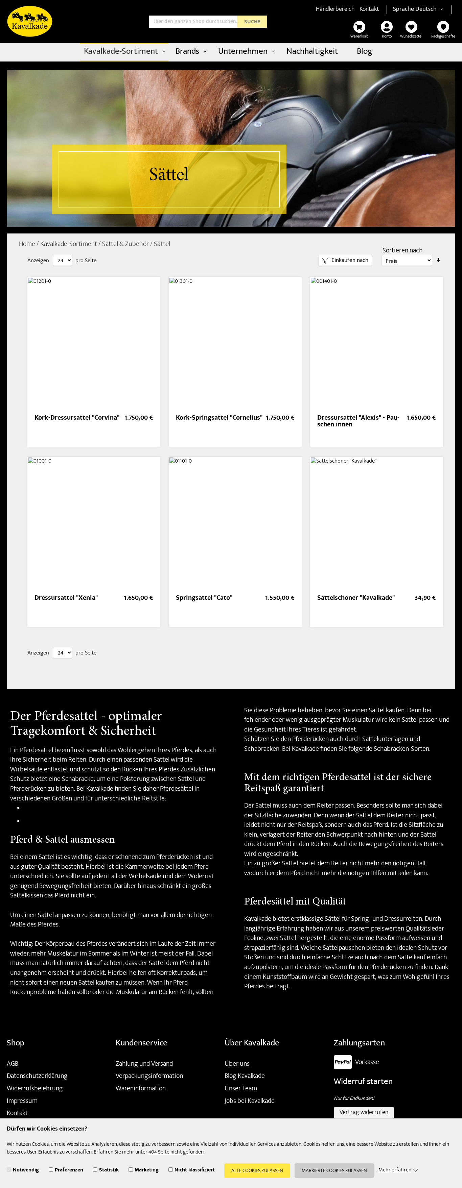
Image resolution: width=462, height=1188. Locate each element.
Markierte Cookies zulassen (334, 1171)
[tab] (345, 260)
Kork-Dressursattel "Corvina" (76, 418)
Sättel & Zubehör (126, 245)
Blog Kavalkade (245, 1076)
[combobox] (208, 22)
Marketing (147, 1170)
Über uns (237, 1064)
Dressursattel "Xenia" (66, 598)
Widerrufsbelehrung (35, 1089)
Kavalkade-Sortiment (69, 245)
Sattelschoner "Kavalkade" (356, 598)
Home (28, 245)
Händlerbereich (335, 9)
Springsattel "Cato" (204, 598)
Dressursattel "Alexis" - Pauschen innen (358, 422)
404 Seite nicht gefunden (176, 1152)
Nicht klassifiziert (195, 1170)
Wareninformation (141, 1089)
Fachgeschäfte (443, 37)
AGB (12, 1064)
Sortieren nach (403, 251)
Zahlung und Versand (144, 1064)
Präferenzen (69, 1170)
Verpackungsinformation (149, 1076)
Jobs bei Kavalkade (250, 1101)
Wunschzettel (411, 37)
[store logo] (30, 21)
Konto (387, 37)
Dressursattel (42, 808)
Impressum (22, 1101)
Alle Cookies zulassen (257, 1171)
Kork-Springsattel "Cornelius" (219, 418)
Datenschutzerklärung (37, 1076)
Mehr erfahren (394, 1170)
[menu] (231, 52)
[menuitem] (124, 52)
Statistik (109, 1170)
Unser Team (241, 1089)
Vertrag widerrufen (364, 1112)
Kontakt (369, 9)
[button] (430, 9)
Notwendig (26, 1170)
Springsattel (40, 822)
